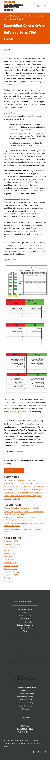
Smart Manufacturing (18, 495)
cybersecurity (31, 495)
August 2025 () (10, 547)
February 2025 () (11, 566)
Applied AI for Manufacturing (25, 687)
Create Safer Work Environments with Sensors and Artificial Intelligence (23, 524)
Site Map (22, 743)
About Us (18, 639)
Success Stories (25, 616)
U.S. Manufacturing (20, 489)
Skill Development (25, 700)
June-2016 (19, 16)
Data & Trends (33, 489)
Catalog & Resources (25, 625)
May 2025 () (9, 556)
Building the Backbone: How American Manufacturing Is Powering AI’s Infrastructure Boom (25, 518)
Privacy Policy (11, 743)
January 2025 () (10, 569)
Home (6, 16)
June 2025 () (9, 553)
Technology (19, 486)
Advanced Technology (25, 703)
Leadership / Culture (25, 696)
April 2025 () (9, 559)
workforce (19, 483)
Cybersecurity (25, 690)
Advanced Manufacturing (34, 486)
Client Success (18, 647)
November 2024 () (11, 575)
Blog (12, 16)
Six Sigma (16, 499)
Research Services (25, 706)
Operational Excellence (25, 693)
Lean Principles (19, 451)
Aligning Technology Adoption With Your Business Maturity (23, 530)
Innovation (8, 489)
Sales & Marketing (11, 492)
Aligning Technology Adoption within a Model (21, 508)
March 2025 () (10, 562)
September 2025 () (11, 541)
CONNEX (25, 619)
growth (42, 489)
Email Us (25, 726)
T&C (25, 631)
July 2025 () (9, 550)
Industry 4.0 (27, 483)
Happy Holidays (36, 492)
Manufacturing (23, 492)
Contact (38, 662)
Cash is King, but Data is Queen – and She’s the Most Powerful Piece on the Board (24, 512)
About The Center (25, 609)
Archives (7, 578)
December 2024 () (11, 572)
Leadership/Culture (11, 480)
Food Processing (25, 709)
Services (25, 613)
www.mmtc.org (13, 411)
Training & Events (25, 622)
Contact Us (25, 628)
